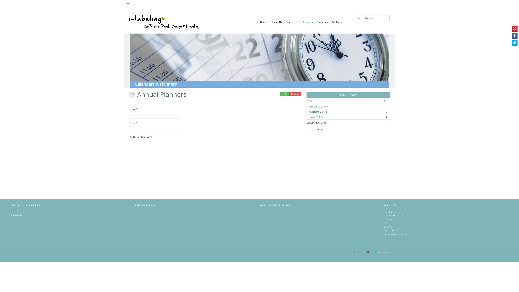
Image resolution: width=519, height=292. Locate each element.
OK (285, 94)
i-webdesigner (383, 252)
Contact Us (338, 22)
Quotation (322, 22)
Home (263, 22)
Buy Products (306, 22)
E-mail (133, 123)
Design (289, 22)
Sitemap (16, 215)
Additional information (141, 137)
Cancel (296, 94)
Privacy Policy (145, 205)
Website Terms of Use (275, 205)
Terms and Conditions (26, 205)
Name (133, 109)
